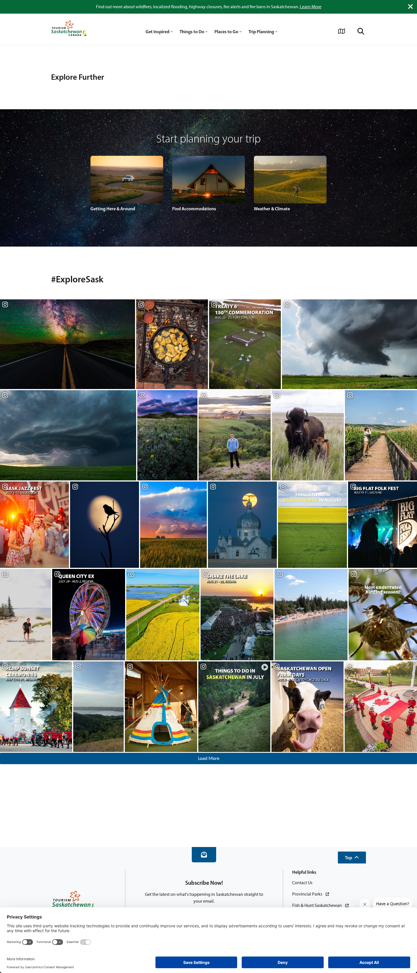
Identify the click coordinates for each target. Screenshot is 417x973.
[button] (352, 857)
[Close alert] (410, 6)
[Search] (361, 31)
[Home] (68, 29)
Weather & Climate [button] (272, 208)
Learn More (310, 6)
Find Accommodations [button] (194, 208)
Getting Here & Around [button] (112, 208)
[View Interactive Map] (341, 31)
